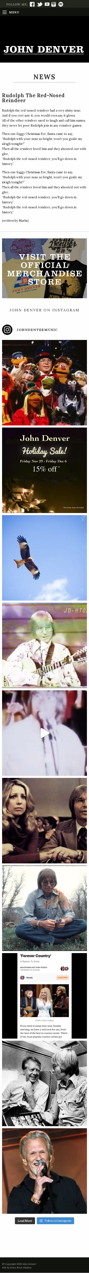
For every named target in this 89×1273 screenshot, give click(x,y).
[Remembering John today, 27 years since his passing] (44, 908)
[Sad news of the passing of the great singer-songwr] (44, 1171)
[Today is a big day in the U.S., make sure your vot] (44, 645)
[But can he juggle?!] (44, 733)
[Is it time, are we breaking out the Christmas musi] (44, 382)
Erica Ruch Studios (20, 1267)
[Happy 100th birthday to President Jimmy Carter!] (44, 1083)
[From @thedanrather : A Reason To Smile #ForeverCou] (44, 996)
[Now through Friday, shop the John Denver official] (44, 470)
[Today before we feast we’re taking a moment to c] (44, 558)
